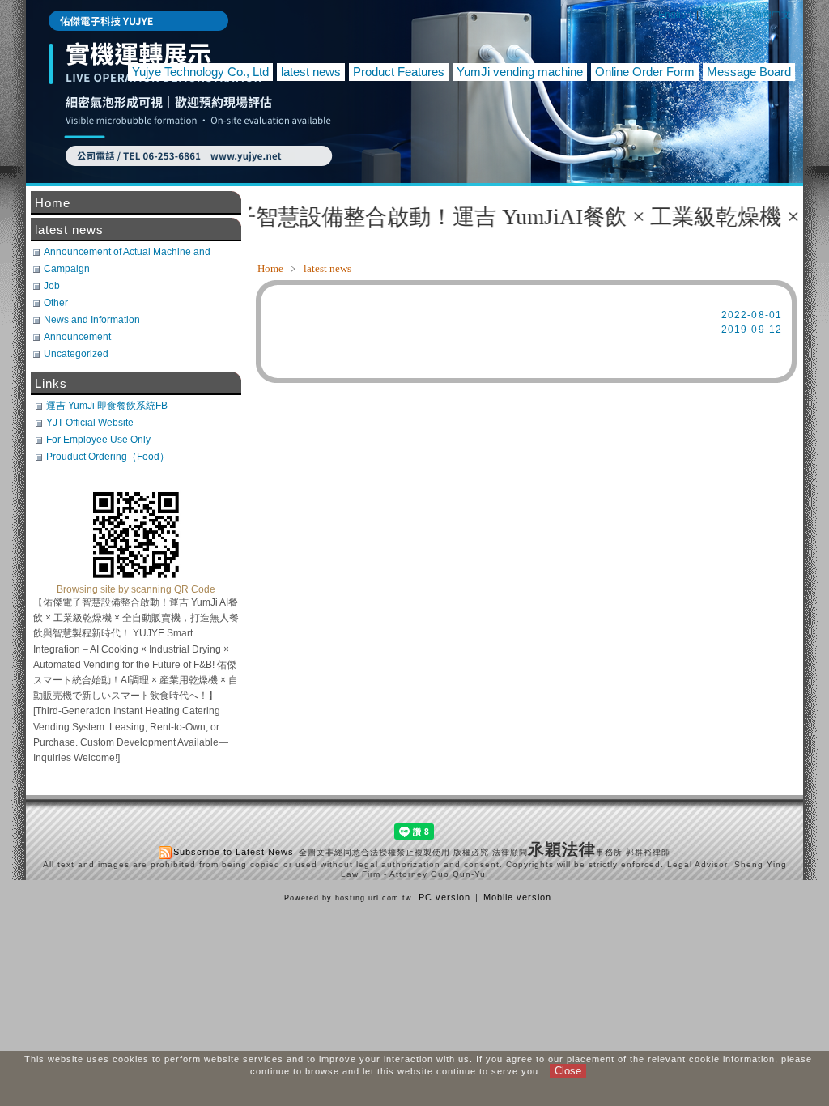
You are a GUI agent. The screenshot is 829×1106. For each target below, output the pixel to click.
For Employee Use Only (98, 439)
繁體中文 (723, 14)
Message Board (749, 72)
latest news (311, 72)
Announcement (77, 336)
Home (270, 268)
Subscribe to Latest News (233, 852)
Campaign (67, 268)
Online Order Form (645, 72)
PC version (444, 897)
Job (52, 285)
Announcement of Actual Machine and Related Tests (127, 251)
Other (56, 302)
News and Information (92, 319)
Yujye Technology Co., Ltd (200, 72)
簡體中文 (771, 14)
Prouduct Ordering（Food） (107, 456)
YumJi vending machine (520, 72)
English (674, 14)
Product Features (398, 72)
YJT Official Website (90, 422)
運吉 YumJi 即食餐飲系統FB (107, 405)
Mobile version (517, 897)
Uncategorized (76, 353)
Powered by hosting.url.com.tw (348, 898)
